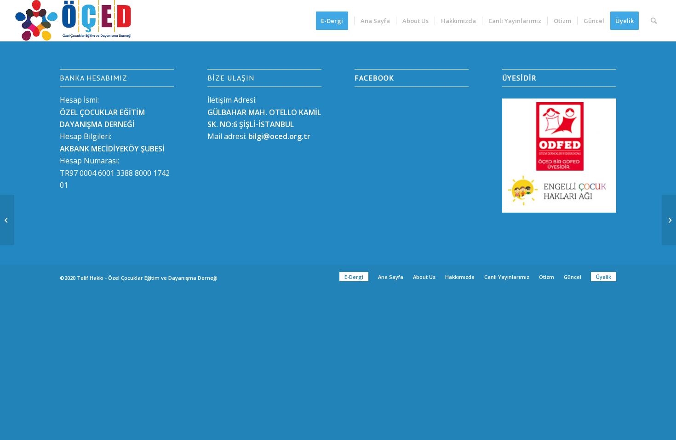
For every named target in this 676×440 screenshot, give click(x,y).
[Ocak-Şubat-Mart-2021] (7, 220)
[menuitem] (335, 20)
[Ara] (654, 20)
